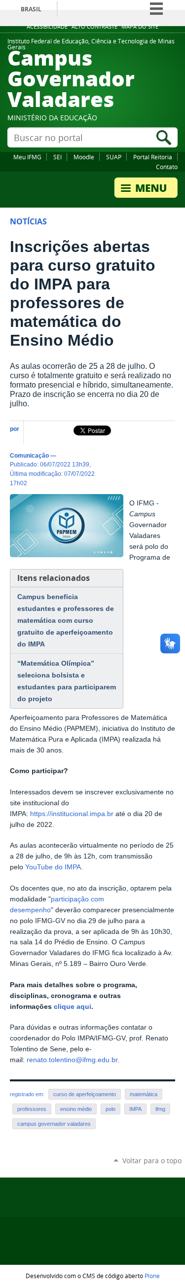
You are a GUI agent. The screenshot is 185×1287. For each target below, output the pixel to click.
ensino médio (76, 1109)
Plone (152, 1276)
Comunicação (29, 455)
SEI (57, 157)
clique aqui (72, 1006)
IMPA (135, 1109)
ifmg (160, 1109)
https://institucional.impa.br (71, 814)
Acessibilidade (47, 26)
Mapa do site (139, 26)
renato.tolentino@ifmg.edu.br (72, 1060)
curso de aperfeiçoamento (84, 1094)
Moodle (84, 157)
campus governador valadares (54, 1124)
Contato (167, 167)
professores (31, 1109)
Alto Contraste (94, 26)
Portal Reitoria (152, 157)
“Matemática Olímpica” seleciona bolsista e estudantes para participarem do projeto (66, 681)
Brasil (31, 9)
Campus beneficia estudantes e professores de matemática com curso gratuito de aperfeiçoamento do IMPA (65, 620)
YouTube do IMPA (53, 867)
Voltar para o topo (152, 1160)
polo (110, 1109)
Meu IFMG (27, 157)
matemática (143, 1094)
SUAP (113, 157)
